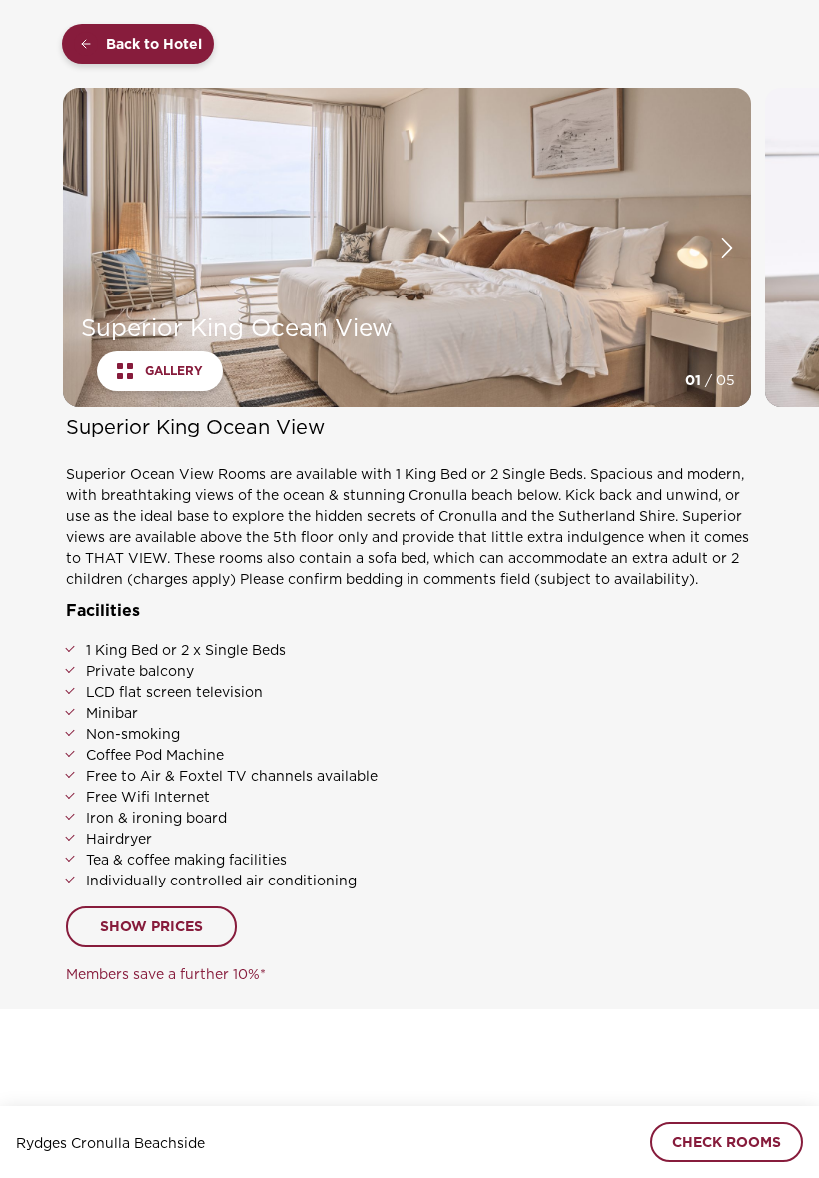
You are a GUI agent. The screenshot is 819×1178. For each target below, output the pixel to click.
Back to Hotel (154, 44)
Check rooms (726, 1142)
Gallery (174, 371)
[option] (407, 247)
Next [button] (727, 248)
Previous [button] (84, 248)
